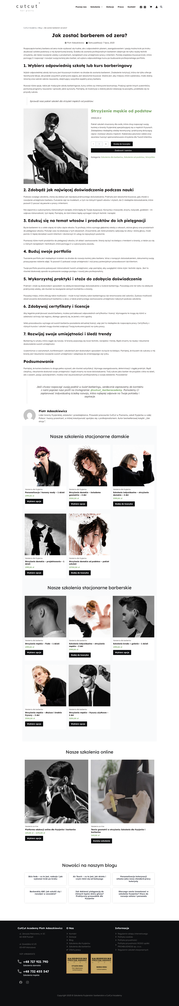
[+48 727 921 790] (20, 962)
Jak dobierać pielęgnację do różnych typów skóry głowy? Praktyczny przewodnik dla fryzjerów (89, 895)
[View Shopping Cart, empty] (151, 7)
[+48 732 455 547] (20, 971)
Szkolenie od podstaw (134, 157)
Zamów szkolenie (101, 841)
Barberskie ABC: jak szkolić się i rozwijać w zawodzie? (45, 892)
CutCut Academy (30, 28)
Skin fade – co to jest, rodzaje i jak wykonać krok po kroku (45, 877)
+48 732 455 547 (36, 971)
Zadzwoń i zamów (123, 150)
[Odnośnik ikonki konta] (156, 7)
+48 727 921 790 (35, 962)
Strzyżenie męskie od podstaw (121, 110)
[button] (101, 7)
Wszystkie (150, 157)
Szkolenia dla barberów (112, 157)
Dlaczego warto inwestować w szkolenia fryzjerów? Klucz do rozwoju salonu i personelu (133, 893)
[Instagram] (145, 7)
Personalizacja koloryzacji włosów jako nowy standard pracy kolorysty (133, 878)
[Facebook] (141, 7)
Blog (40, 28)
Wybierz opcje (34, 501)
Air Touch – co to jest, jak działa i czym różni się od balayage (89, 877)
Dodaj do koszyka (121, 144)
